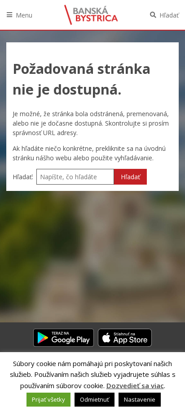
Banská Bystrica (91, 15)
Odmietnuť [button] (94, 399)
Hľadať (169, 15)
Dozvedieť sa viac (135, 385)
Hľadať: (23, 176)
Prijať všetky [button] (48, 399)
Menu (24, 15)
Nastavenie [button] (139, 399)
